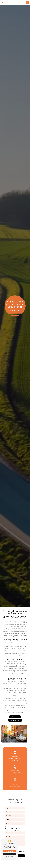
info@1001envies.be (15, 786)
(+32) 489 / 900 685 (15, 774)
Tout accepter (9, 851)
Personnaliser (9, 856)
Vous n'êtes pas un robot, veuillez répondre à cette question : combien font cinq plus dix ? (14, 828)
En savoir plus (16, 717)
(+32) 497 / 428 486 (15, 772)
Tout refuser (9, 854)
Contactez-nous (15, 720)
